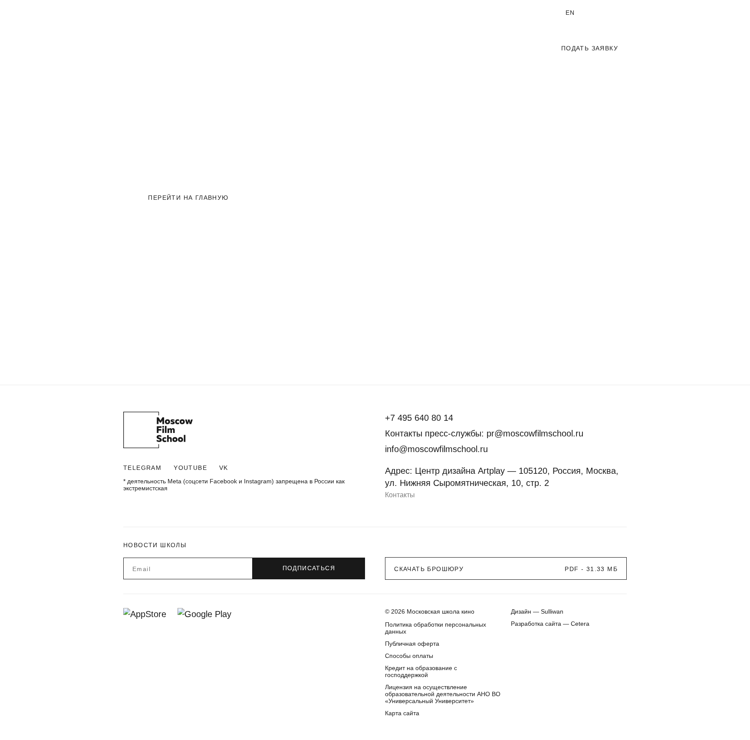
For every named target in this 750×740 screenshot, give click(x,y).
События (510, 48)
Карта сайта (402, 713)
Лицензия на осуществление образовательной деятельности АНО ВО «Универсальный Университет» (442, 694)
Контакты (400, 495)
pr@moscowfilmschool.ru (535, 433)
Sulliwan (552, 611)
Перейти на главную (188, 197)
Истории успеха (178, 13)
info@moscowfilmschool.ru (506, 12)
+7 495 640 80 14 (435, 12)
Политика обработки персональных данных (435, 628)
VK (223, 467)
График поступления (439, 48)
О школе (135, 13)
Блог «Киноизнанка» (239, 13)
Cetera (580, 623)
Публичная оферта (412, 643)
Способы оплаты (409, 655)
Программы (363, 48)
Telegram (142, 467)
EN (570, 12)
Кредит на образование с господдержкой (421, 671)
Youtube (190, 467)
